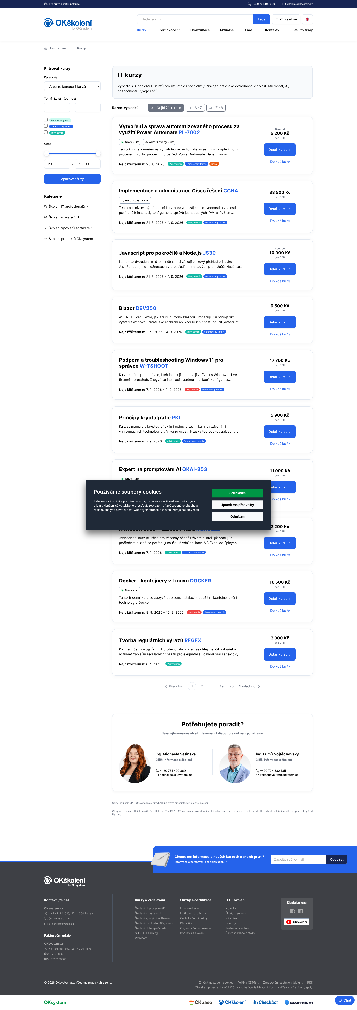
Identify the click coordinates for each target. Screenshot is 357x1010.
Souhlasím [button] (237, 493)
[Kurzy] (149, 30)
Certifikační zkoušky (194, 918)
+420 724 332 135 (273, 770)
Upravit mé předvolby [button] (237, 505)
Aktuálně (227, 30)
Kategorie (50, 77)
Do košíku (278, 161)
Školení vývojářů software (152, 918)
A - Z (198, 108)
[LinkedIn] (300, 910)
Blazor (127, 308)
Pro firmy (64, 3)
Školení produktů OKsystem (154, 923)
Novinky (231, 908)
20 (232, 686)
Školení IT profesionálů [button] (67, 206)
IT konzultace (199, 30)
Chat (347, 1000)
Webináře (141, 938)
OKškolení (68, 24)
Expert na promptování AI (150, 469)
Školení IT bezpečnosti (150, 928)
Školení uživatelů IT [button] (64, 217)
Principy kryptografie (145, 418)
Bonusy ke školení (192, 933)
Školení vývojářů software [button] (69, 228)
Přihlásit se (288, 19)
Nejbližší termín (168, 108)
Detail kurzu (278, 150)
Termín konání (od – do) (60, 98)
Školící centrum (235, 913)
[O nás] (255, 30)
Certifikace (167, 30)
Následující (248, 686)
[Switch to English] (307, 19)
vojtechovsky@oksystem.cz (279, 774)
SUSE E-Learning (146, 933)
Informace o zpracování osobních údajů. (200, 861)
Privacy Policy (265, 987)
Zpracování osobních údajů (281, 982)
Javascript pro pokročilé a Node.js (160, 253)
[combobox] (203, 19)
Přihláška (186, 923)
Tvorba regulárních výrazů (151, 640)
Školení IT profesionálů (150, 908)
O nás (248, 30)
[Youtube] (296, 921)
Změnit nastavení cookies (216, 982)
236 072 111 (64, 918)
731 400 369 (264, 3)
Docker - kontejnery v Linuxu (154, 581)
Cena (47, 143)
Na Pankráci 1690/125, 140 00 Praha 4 (71, 913)
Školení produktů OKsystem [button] (71, 239)
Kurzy (141, 30)
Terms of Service (292, 987)
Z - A (219, 108)
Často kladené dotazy (240, 933)
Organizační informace (195, 928)
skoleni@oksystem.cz (300, 3)
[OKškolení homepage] (65, 881)
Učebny (230, 923)
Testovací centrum (237, 928)
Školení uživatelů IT (148, 913)
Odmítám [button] (237, 517)
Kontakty (272, 30)
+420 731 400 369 (173, 770)
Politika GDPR (246, 982)
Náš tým (231, 918)
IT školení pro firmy (193, 913)
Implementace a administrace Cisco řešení (170, 191)
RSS (310, 982)
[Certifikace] (179, 30)
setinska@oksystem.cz (176, 774)
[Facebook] (292, 910)
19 (222, 686)
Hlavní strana (58, 48)
